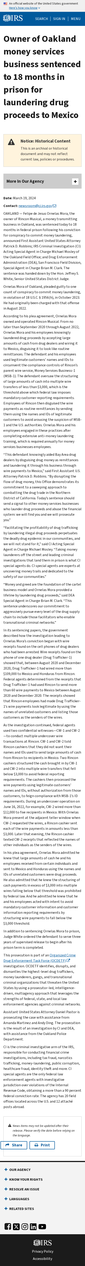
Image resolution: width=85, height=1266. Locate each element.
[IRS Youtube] (42, 1226)
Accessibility (42, 1258)
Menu (75, 19)
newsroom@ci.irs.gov (35, 205)
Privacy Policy (42, 1251)
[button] (59, 19)
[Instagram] (25, 1226)
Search (41, 19)
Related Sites (21, 1208)
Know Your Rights (26, 1179)
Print (45, 1145)
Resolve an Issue (24, 1189)
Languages (19, 1199)
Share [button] (17, 1145)
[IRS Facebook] (8, 1226)
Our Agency (19, 1169)
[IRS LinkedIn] (33, 1226)
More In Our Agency (25, 181)
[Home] (13, 17)
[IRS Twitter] (16, 1226)
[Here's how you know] (42, 6)
